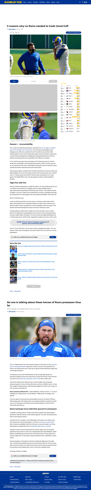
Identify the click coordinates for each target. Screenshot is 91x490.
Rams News (18, 291)
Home (11, 291)
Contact (46, 477)
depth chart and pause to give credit (29, 378)
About (11, 477)
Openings (28, 477)
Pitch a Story (28, 479)
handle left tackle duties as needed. (41, 426)
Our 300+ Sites (62, 477)
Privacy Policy (48, 479)
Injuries (53, 2)
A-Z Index (47, 482)
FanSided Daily (14, 479)
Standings (42, 2)
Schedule (35, 2)
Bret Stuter (12, 29)
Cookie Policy (77, 479)
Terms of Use (62, 479)
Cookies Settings (63, 482)
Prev (14, 81)
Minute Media (10, 486)
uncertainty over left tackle (46, 422)
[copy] (19, 33)
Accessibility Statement (32, 482)
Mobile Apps (77, 477)
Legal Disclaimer (14, 482)
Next (53, 81)
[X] (82, 2)
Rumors (30, 2)
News (24, 2)
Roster (48, 2)
